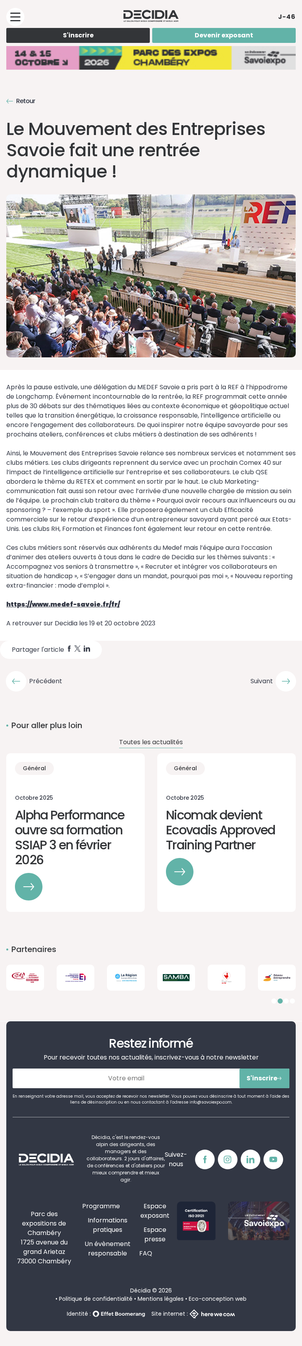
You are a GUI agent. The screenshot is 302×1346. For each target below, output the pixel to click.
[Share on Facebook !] (69, 650)
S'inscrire (78, 35)
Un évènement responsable (108, 1248)
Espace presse (155, 1234)
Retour (25, 100)
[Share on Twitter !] (77, 650)
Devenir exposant (224, 35)
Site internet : (169, 1314)
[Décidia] (151, 16)
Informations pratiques (107, 1225)
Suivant (261, 681)
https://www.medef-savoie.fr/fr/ (63, 604)
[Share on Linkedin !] (87, 650)
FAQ (145, 1253)
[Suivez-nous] (205, 1159)
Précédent (45, 681)
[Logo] (25, 977)
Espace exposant (154, 1211)
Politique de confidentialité (96, 1299)
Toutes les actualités (151, 742)
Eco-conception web (218, 1299)
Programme (101, 1206)
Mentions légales (161, 1299)
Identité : (79, 1314)
